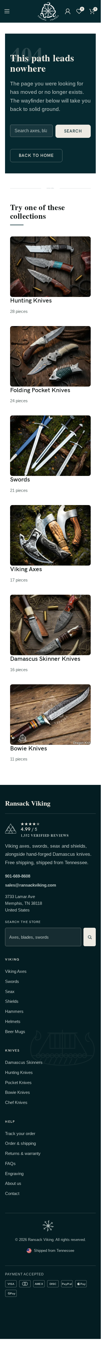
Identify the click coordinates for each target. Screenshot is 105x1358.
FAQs (10, 1163)
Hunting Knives (19, 1072)
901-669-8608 (17, 876)
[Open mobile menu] (7, 11)
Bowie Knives (17, 1092)
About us (13, 1183)
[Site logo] (48, 10)
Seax (10, 991)
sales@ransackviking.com (30, 885)
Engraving (14, 1173)
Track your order (20, 1133)
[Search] (89, 937)
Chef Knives (16, 1102)
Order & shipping (20, 1143)
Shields (11, 1001)
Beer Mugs (15, 1031)
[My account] (67, 11)
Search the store (23, 922)
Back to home (36, 155)
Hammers (14, 1011)
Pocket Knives (18, 1082)
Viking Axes (16, 971)
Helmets (12, 1021)
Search (73, 131)
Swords (12, 981)
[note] (48, 1225)
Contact (12, 1193)
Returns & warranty (23, 1153)
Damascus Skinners (24, 1062)
